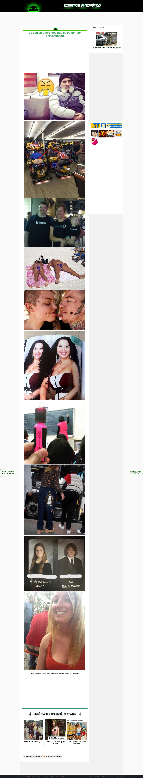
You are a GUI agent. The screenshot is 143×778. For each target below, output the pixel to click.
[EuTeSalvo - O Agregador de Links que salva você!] (102, 137)
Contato (97, 776)
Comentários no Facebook (34, 756)
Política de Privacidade (115, 776)
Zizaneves (47, 776)
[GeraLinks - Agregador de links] (106, 127)
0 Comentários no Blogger (53, 756)
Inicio (90, 776)
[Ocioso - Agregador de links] (94, 145)
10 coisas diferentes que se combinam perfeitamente (55, 34)
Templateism (60, 776)
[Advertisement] (71, 19)
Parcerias (104, 776)
